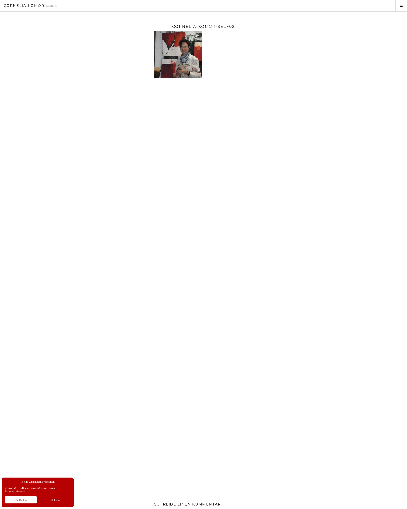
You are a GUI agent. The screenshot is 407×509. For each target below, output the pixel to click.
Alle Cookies (21, 500)
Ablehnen (54, 500)
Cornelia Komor (24, 5)
